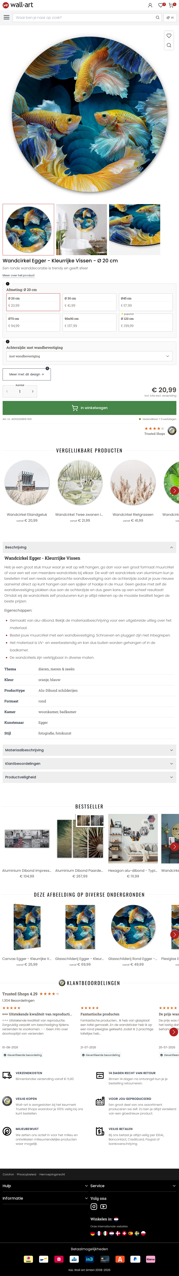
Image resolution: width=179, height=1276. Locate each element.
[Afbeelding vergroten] (169, 45)
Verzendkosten (29, 1073)
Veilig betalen (121, 1129)
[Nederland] (111, 1233)
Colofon (8, 1174)
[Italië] (105, 1233)
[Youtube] (103, 1206)
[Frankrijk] (99, 1233)
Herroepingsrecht (52, 1174)
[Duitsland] (92, 1233)
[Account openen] (150, 5)
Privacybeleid (26, 1174)
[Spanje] (130, 1233)
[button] (89, 115)
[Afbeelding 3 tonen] (134, 229)
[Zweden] (137, 1233)
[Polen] (143, 1233)
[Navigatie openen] (6, 17)
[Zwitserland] (124, 1233)
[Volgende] (174, 490)
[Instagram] (93, 1206)
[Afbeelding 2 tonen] (81, 229)
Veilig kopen (26, 1099)
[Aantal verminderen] (7, 391)
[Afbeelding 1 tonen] (28, 229)
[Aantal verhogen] (33, 391)
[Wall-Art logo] (18, 5)
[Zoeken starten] (157, 17)
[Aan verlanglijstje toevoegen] (169, 35)
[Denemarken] (118, 1233)
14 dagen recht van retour (132, 1073)
